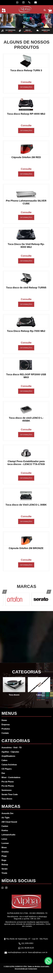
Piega (4, 856)
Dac (3, 773)
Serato (4, 869)
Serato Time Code (10, 794)
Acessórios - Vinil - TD (12, 747)
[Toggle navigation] (4, 10)
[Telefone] (29, 2)
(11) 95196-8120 (27, 948)
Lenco (4, 839)
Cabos (4, 760)
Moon (4, 847)
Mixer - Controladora (11, 777)
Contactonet (32, 969)
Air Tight (5, 817)
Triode (4, 873)
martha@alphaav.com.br (17, 952)
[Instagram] (23, 2)
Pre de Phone (8, 782)
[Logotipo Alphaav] (25, 9)
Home (4, 720)
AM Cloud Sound (9, 822)
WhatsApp (48, 961)
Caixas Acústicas (9, 764)
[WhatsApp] (17, 2)
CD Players (7, 769)
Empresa (6, 724)
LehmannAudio (8, 835)
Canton (5, 826)
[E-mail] (35, 2)
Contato (5, 733)
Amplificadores (8, 756)
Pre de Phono (8, 786)
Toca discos (7, 799)
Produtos (6, 729)
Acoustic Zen (7, 813)
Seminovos (7, 790)
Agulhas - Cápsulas (10, 752)
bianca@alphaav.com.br (37, 952)
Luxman (5, 843)
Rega (4, 860)
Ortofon (5, 852)
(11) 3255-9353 (27, 943)
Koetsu (5, 830)
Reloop (5, 864)
